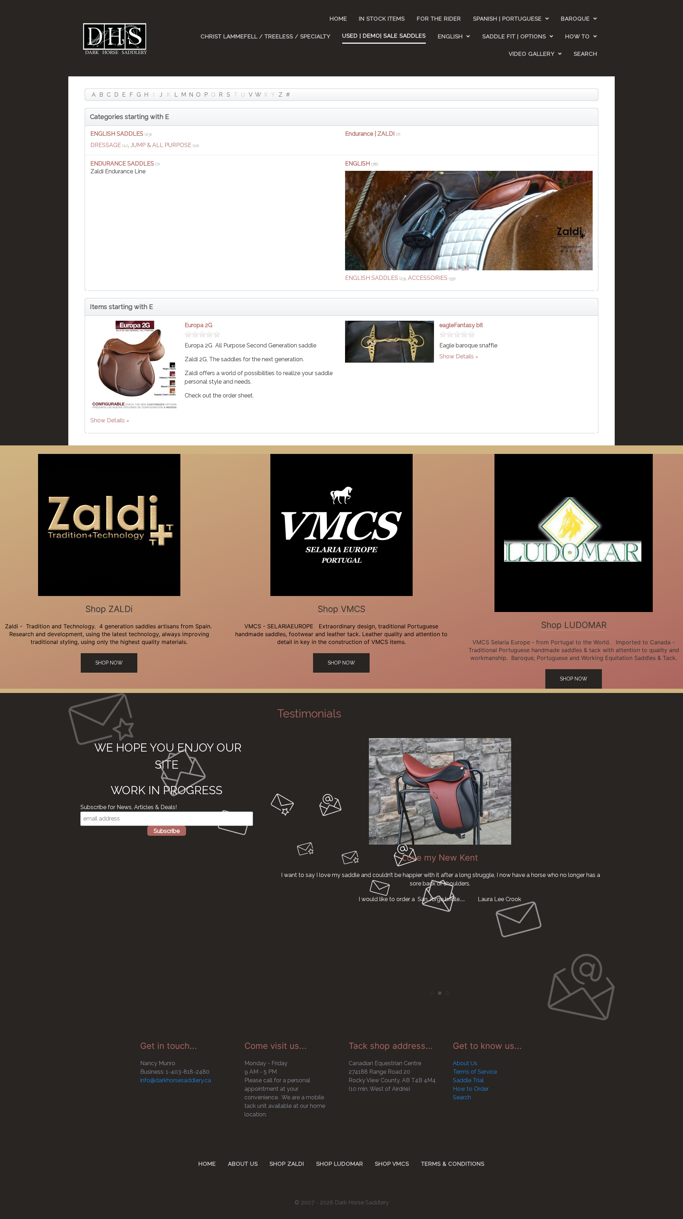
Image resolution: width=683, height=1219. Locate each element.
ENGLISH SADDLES (116, 133)
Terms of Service (475, 1071)
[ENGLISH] (469, 220)
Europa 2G (198, 325)
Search (462, 1097)
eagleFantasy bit (461, 325)
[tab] (432, 993)
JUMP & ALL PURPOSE (161, 145)
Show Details (107, 420)
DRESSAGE (105, 145)
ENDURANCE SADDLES (122, 163)
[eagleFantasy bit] (389, 341)
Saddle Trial (468, 1080)
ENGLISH (358, 163)
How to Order (471, 1088)
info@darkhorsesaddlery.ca (175, 1080)
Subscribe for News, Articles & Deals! (128, 807)
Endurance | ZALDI (370, 133)
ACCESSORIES (428, 278)
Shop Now (109, 663)
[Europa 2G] (134, 364)
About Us (465, 1063)
